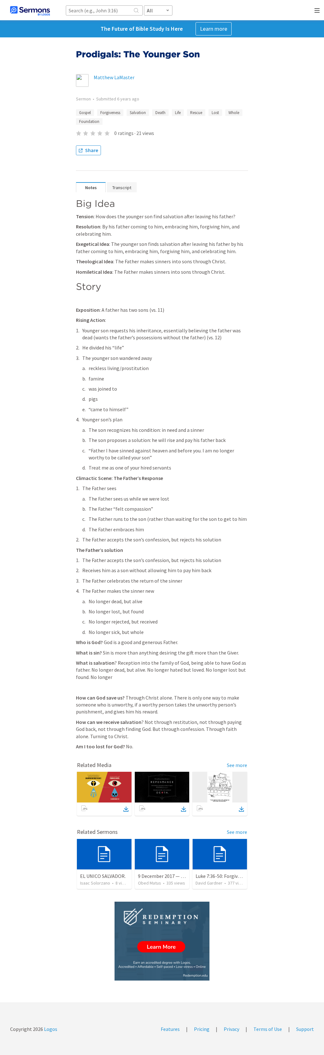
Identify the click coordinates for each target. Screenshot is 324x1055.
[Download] (125, 809)
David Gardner (209, 883)
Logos (50, 1029)
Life (178, 112)
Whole (233, 112)
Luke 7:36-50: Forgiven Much (225, 876)
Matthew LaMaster (114, 77)
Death (160, 112)
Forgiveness (110, 112)
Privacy (231, 1029)
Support (305, 1029)
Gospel (85, 112)
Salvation (138, 112)
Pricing (201, 1029)
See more (237, 765)
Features (170, 1029)
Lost (215, 112)
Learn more (213, 28)
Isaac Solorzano (95, 883)
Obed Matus (149, 883)
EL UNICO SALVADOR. (103, 876)
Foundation (89, 121)
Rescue (196, 112)
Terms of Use (267, 1029)
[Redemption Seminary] (162, 941)
